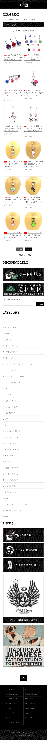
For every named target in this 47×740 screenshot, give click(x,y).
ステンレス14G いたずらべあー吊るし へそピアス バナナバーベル (33, 235)
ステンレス (31, 19)
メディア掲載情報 (30, 703)
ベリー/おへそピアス (17, 19)
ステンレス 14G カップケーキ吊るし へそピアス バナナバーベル (13, 235)
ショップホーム (10, 689)
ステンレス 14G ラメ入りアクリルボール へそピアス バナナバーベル (33, 57)
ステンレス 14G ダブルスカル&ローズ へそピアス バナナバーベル (33, 93)
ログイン (8, 717)
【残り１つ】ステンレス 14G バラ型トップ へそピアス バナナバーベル (13, 57)
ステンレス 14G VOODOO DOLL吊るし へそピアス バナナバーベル (33, 164)
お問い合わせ (28, 689)
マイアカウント (29, 713)
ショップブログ (10, 708)
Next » (28, 249)
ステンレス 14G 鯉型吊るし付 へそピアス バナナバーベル (13, 164)
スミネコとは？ (29, 698)
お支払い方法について (12, 694)
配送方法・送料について (31, 694)
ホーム (5, 19)
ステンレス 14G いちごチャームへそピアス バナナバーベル (13, 199)
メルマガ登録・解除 (11, 698)
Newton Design (26, 735)
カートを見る (28, 717)
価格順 (25, 31)
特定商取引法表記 (30, 708)
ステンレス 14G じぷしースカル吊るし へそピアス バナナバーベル (13, 128)
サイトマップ (10, 713)
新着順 (32, 31)
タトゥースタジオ (11, 703)
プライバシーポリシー (12, 722)
